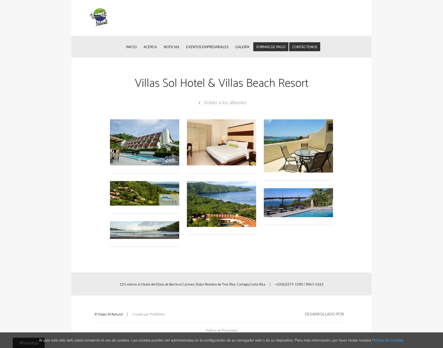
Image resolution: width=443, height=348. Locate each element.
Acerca (150, 47)
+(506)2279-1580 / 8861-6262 (299, 284)
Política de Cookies (387, 340)
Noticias (171, 47)
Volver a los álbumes (221, 103)
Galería (242, 47)
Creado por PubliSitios (149, 314)
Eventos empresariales (207, 47)
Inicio (131, 47)
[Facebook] (350, 18)
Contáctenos (304, 47)
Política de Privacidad (221, 330)
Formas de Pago (270, 47)
